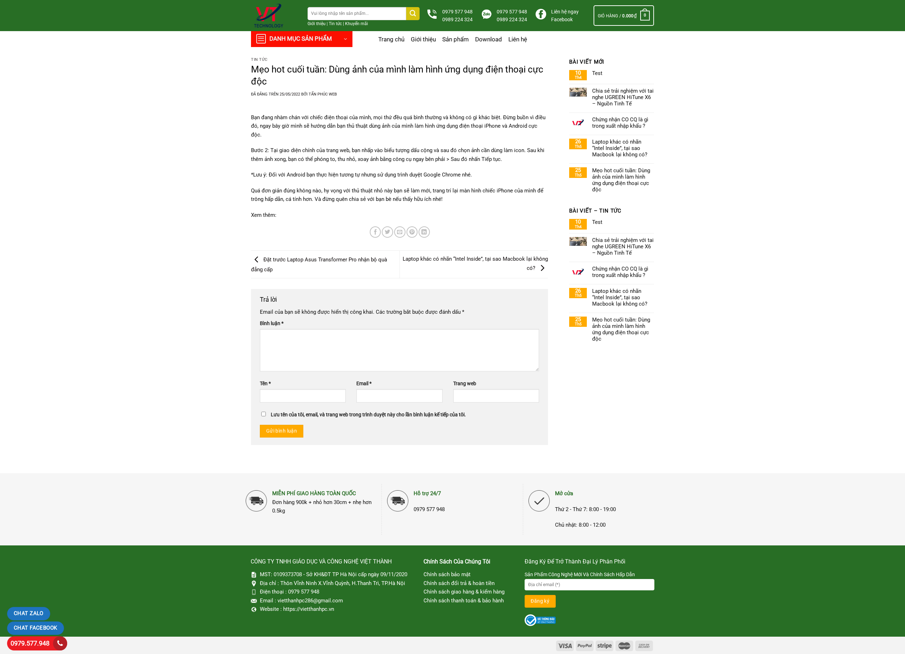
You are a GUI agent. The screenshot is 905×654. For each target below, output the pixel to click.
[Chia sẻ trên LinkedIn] (424, 232)
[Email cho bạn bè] (399, 232)
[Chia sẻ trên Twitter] (387, 232)
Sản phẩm (455, 39)
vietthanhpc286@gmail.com (310, 600)
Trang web (464, 383)
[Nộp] (413, 13)
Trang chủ (391, 39)
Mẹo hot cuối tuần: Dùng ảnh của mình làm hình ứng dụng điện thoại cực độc (621, 180)
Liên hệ (517, 39)
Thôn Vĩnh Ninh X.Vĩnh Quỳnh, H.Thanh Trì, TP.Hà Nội (342, 583)
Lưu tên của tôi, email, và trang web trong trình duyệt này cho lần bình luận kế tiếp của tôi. (368, 414)
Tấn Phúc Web (323, 94)
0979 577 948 (457, 12)
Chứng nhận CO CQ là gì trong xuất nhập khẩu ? (620, 122)
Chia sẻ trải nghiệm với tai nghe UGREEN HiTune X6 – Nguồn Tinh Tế (623, 97)
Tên (265, 383)
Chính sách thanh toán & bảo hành (464, 600)
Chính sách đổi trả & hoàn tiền (459, 583)
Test (597, 73)
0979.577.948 (30, 643)
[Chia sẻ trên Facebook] (375, 232)
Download (488, 39)
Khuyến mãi (356, 23)
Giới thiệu (317, 23)
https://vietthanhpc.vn (308, 609)
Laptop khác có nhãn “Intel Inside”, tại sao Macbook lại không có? (619, 148)
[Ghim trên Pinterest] (412, 232)
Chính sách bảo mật (447, 574)
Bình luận (272, 323)
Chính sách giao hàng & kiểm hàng (464, 592)
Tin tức (335, 23)
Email (364, 383)
